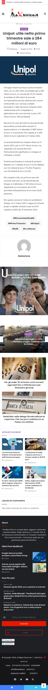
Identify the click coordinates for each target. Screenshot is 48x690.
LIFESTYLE (30, 669)
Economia (28, 24)
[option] (24, 339)
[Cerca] (45, 14)
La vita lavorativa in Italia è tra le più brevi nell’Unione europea (12, 454)
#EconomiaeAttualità (24, 218)
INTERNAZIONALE (18, 669)
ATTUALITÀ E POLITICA (21, 665)
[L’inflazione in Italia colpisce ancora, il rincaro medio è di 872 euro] (35, 444)
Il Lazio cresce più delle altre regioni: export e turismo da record (12, 483)
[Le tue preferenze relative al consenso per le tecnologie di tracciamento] (43, 685)
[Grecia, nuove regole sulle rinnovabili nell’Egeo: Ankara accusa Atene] (39, 567)
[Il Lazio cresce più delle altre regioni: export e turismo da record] (12, 472)
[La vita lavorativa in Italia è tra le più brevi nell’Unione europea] (12, 444)
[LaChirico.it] (24, 13)
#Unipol (35, 223)
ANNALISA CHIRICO (18, 673)
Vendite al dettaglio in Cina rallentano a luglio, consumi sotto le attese (24, 341)
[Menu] (3, 14)
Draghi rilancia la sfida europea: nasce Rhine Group (14, 554)
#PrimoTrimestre (17, 223)
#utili (15, 228)
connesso (15, 508)
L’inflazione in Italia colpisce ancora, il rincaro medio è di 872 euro (35, 456)
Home (20, 24)
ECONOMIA (35, 665)
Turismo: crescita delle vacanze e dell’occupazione (25, 2)
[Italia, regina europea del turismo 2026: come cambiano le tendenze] (35, 472)
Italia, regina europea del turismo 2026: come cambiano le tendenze (35, 484)
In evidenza (29, 228)
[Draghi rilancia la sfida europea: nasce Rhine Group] (39, 556)
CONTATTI (33, 673)
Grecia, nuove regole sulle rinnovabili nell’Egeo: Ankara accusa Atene (14, 566)
